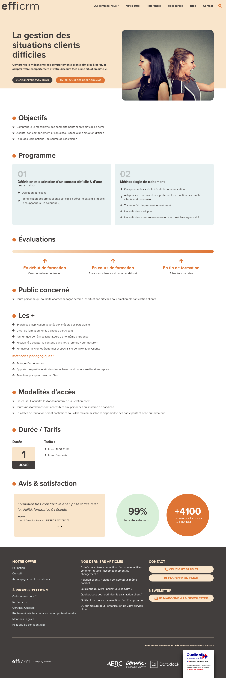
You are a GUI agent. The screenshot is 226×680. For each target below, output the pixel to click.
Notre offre (133, 6)
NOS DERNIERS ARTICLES (102, 561)
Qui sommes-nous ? (106, 6)
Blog (193, 6)
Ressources (175, 6)
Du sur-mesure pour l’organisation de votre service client (112, 607)
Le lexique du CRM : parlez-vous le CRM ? (106, 589)
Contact (208, 6)
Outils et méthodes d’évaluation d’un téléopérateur (112, 600)
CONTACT (157, 561)
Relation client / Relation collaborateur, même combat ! (109, 581)
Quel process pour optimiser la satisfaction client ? (111, 594)
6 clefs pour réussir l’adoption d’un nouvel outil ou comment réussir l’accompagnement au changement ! (111, 570)
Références (154, 6)
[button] (58, 526)
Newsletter (160, 590)
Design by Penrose (43, 661)
